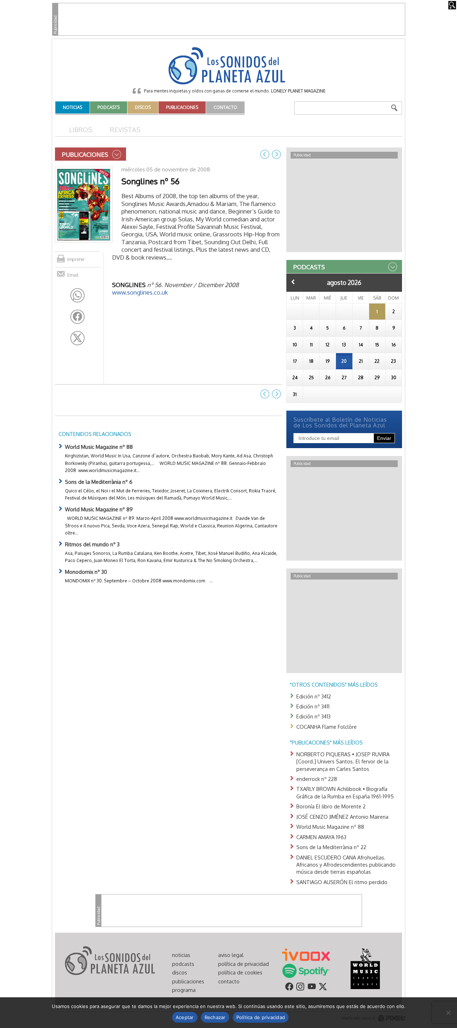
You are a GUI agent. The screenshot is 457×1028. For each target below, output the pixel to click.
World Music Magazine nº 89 (99, 509)
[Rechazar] (448, 1012)
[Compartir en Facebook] (77, 317)
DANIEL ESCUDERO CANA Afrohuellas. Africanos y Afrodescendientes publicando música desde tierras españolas (346, 864)
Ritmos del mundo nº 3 (92, 544)
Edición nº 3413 (313, 716)
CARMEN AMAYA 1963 (321, 837)
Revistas (125, 129)
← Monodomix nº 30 (265, 154)
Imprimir (76, 259)
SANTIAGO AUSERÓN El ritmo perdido (341, 882)
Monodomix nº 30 (86, 571)
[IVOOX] (306, 954)
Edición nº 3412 (313, 696)
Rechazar (215, 1017)
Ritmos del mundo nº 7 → (276, 154)
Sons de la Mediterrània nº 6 (98, 481)
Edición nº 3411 (313, 706)
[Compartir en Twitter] (77, 338)
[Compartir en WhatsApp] (77, 295)
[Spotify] (306, 970)
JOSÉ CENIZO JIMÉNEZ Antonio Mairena (342, 816)
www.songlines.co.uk (140, 292)
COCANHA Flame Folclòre (326, 726)
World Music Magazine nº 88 (99, 446)
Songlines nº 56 (150, 181)
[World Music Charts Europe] (365, 968)
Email (73, 275)
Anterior (293, 281)
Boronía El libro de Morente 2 (331, 806)
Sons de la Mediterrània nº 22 (331, 847)
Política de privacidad (260, 1017)
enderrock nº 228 (316, 779)
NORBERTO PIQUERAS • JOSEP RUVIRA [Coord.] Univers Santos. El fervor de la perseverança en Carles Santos (343, 761)
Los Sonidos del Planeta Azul (228, 66)
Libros (80, 129)
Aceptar (185, 1017)
